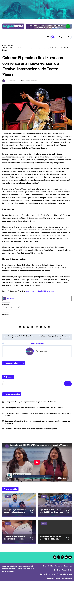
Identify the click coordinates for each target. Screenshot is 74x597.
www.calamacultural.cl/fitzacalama (39, 291)
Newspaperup (29, 569)
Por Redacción (10, 81)
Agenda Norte (67, 570)
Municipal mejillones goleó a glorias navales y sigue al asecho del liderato (30, 402)
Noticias (8, 496)
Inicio (44, 566)
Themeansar (9, 571)
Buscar (9, 377)
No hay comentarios (32, 81)
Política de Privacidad (47, 574)
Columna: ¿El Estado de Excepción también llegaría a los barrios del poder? (31, 429)
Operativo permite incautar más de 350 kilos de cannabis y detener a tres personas (34, 408)
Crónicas (57, 570)
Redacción (11, 298)
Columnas (58, 566)
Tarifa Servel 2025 (53, 578)
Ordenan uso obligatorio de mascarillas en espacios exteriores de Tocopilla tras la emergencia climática (38, 414)
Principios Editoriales (64, 574)
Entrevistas (68, 566)
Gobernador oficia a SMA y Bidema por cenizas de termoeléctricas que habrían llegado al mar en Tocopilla (38, 422)
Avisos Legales (67, 578)
